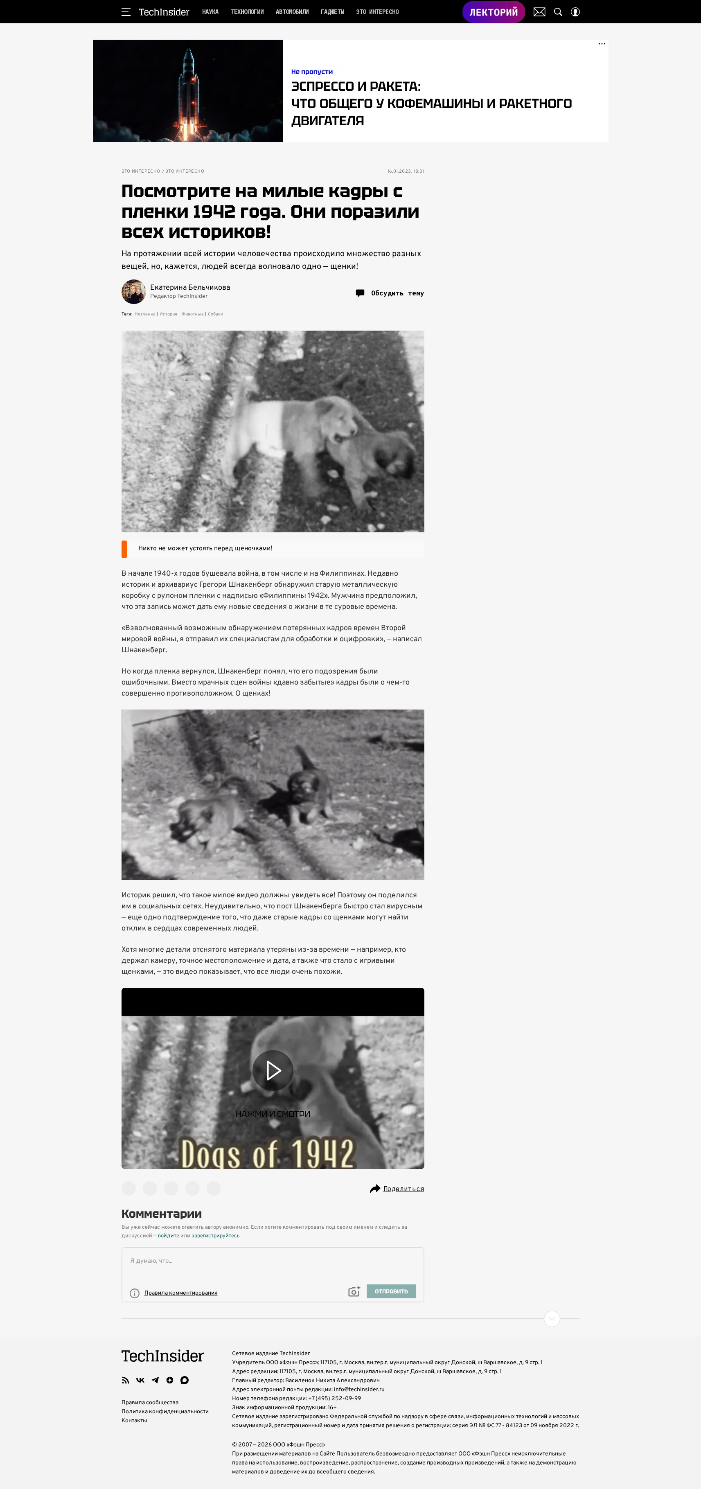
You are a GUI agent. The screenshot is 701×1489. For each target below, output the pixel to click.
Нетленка (145, 314)
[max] (184, 1380)
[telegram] (155, 1380)
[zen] (170, 1380)
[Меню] (126, 11)
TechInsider (164, 12)
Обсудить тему (397, 293)
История (168, 314)
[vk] (140, 1380)
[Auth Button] (575, 11)
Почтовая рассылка (539, 11)
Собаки (215, 314)
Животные (192, 314)
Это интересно (141, 171)
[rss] (126, 1380)
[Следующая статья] (351, 1319)
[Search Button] (558, 11)
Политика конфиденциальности (165, 1411)
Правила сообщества (150, 1402)
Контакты (134, 1420)
